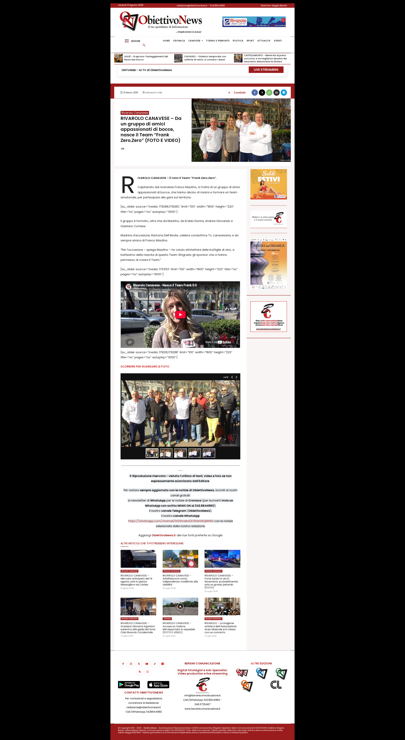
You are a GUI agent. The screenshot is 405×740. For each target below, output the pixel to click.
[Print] (276, 92)
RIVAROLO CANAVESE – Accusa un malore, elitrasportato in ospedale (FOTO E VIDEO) (179, 627)
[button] (144, 45)
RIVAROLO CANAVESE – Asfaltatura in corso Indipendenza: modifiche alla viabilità (180, 580)
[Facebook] (255, 92)
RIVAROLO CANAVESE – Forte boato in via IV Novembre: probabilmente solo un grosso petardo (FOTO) (221, 582)
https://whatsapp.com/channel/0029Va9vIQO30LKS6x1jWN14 (171, 521)
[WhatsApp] (269, 92)
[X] (262, 92)
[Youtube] (147, 664)
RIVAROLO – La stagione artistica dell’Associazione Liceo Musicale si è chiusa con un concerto (221, 627)
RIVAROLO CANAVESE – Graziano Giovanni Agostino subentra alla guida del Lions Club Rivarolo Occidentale (138, 627)
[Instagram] (131, 664)
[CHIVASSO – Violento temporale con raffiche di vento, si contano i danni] (178, 58)
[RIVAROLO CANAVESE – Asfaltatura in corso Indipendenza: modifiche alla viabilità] (180, 559)
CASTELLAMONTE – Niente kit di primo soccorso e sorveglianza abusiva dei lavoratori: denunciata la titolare (265, 58)
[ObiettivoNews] (161, 22)
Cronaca (167, 618)
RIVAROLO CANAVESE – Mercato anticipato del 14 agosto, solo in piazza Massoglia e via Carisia (136, 580)
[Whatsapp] (147, 672)
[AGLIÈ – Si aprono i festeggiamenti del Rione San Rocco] (118, 58)
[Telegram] (284, 92)
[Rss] (140, 672)
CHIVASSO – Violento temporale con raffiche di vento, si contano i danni (205, 58)
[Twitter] (139, 664)
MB (122, 148)
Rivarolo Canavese (135, 113)
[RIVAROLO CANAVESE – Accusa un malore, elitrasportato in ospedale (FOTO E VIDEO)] (180, 607)
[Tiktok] (155, 664)
